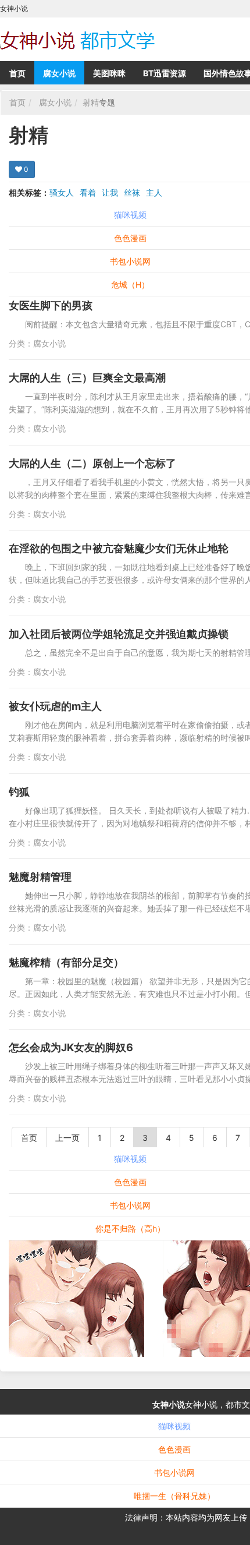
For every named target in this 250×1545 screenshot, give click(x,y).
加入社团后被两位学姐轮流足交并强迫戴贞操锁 (118, 634)
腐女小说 (59, 73)
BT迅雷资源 (164, 73)
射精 (91, 102)
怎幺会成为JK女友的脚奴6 (71, 1047)
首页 (17, 73)
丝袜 (132, 192)
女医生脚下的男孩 (50, 305)
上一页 (67, 1138)
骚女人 (61, 192)
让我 (110, 192)
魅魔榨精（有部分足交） (66, 962)
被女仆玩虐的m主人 (55, 706)
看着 (88, 192)
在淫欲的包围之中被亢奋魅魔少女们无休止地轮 (118, 548)
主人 (154, 192)
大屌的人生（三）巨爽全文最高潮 (87, 378)
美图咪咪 (109, 73)
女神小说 (168, 1404)
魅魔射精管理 (40, 877)
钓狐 (19, 792)
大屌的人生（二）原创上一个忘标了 (92, 463)
